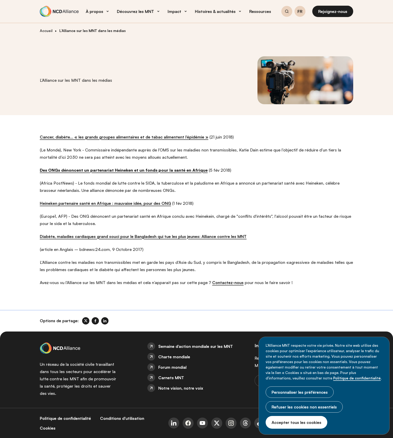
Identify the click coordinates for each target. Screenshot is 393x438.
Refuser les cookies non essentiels (304, 406)
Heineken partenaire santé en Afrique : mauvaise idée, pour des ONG (105, 203)
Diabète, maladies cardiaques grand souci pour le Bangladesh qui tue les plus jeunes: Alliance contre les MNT (143, 236)
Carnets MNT (171, 377)
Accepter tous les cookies (296, 422)
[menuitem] (196, 346)
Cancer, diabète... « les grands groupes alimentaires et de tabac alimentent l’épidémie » (124, 136)
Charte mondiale (174, 356)
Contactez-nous (228, 282)
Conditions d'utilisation (122, 418)
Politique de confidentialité (357, 378)
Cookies (47, 428)
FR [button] (299, 11)
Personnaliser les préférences (300, 392)
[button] (286, 12)
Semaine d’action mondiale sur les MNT (195, 346)
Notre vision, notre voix (180, 388)
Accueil (46, 30)
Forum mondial (172, 367)
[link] (85, 320)
